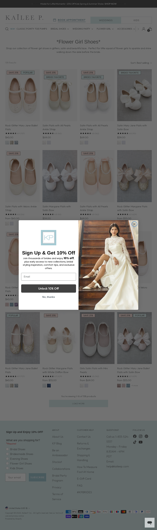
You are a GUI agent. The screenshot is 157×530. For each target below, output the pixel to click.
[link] (48, 237)
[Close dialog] (134, 224)
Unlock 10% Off (48, 288)
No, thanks (48, 297)
